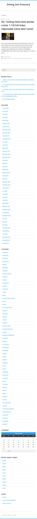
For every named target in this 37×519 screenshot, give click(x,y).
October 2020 (5, 231)
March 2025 (5, 148)
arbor (9, 58)
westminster (5, 421)
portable (4, 353)
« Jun (8, 451)
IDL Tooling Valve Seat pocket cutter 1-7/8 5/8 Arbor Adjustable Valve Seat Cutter (17, 25)
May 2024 (4, 163)
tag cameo (5, 384)
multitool (4, 332)
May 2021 (4, 221)
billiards (4, 264)
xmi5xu (4, 485)
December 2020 (6, 228)
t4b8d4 (4, 479)
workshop (4, 424)
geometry (4, 310)
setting (4, 369)
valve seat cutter (6, 56)
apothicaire (5, 258)
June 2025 (5, 145)
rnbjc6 (4, 472)
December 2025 (6, 129)
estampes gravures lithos (8, 298)
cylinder (4, 292)
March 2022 (5, 203)
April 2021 (4, 225)
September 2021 (6, 215)
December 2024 (6, 154)
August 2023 (5, 175)
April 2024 (4, 166)
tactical (4, 381)
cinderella (4, 276)
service (4, 365)
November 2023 (6, 172)
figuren (4, 301)
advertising (5, 252)
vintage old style (6, 412)
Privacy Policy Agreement (8, 500)
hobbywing (5, 313)
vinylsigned (5, 415)
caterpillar (4, 270)
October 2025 (5, 136)
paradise (4, 341)
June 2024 (5, 160)
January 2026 (5, 126)
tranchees (4, 396)
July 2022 (4, 191)
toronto (4, 390)
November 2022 (6, 185)
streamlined (5, 375)
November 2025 (6, 132)
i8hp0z (4, 469)
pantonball (5, 338)
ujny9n (4, 476)
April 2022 (4, 200)
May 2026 (4, 114)
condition (4, 286)
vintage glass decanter (8, 408)
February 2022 (6, 206)
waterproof (5, 418)
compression (5, 283)
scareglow (4, 362)
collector (4, 280)
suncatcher (5, 378)
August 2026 (5, 108)
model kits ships (6, 326)
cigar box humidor (6, 273)
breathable (5, 267)
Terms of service (6, 503)
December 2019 (6, 237)
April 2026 (4, 117)
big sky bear (5, 261)
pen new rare (5, 344)
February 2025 (6, 151)
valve (22, 58)
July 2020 (4, 234)
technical (4, 387)
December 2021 (6, 209)
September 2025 (6, 139)
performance (5, 347)
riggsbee (4, 359)
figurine (4, 304)
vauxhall (4, 405)
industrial (4, 316)
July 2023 (4, 178)
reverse (4, 356)
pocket (15, 58)
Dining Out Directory (18, 4)
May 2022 (4, 197)
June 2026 (5, 111)
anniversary (5, 255)
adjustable (5, 58)
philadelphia (5, 350)
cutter (12, 58)
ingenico (4, 319)
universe (4, 399)
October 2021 (5, 212)
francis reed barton (7, 307)
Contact (4, 497)
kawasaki (4, 323)
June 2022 (5, 194)
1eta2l (4, 488)
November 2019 (6, 240)
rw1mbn (4, 482)
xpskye (4, 463)
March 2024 (5, 169)
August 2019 (5, 243)
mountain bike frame (7, 329)
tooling (19, 58)
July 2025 (4, 142)
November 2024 (6, 157)
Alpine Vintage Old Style (9, 99)
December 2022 (6, 182)
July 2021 (4, 218)
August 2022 (5, 188)
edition (4, 295)
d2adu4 (4, 460)
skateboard (5, 372)
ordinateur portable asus (8, 335)
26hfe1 (4, 466)
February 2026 (6, 123)
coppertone (5, 289)
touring (4, 393)
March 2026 (5, 120)
